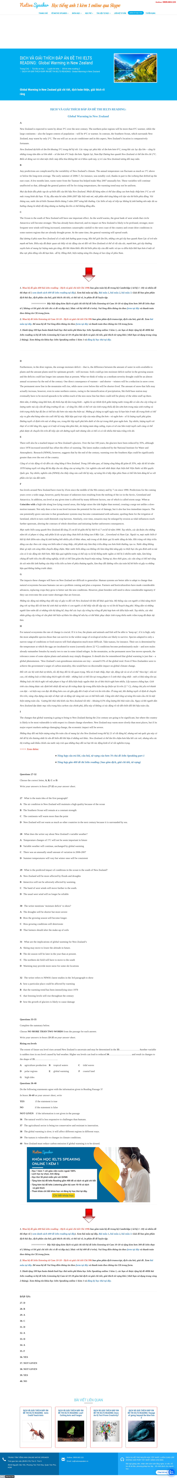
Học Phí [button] (88, 13)
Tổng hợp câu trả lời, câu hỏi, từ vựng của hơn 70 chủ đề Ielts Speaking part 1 (100, 755)
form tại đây (133, 308)
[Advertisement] (72, 32)
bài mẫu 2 (115, 292)
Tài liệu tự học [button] (103, 13)
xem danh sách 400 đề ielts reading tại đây (53, 292)
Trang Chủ (43, 13)
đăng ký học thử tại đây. (99, 339)
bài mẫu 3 (126, 292)
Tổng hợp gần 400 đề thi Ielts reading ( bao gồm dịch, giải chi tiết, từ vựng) (99, 762)
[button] (35, 1413)
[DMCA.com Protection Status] (7, 1476)
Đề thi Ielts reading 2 (71, 69)
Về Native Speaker (59, 13)
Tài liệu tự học (38, 69)
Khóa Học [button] (76, 13)
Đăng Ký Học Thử (136, 13)
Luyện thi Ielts (53, 69)
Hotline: (166, 2)
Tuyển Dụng (150, 13)
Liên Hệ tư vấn (120, 13)
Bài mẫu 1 (104, 292)
